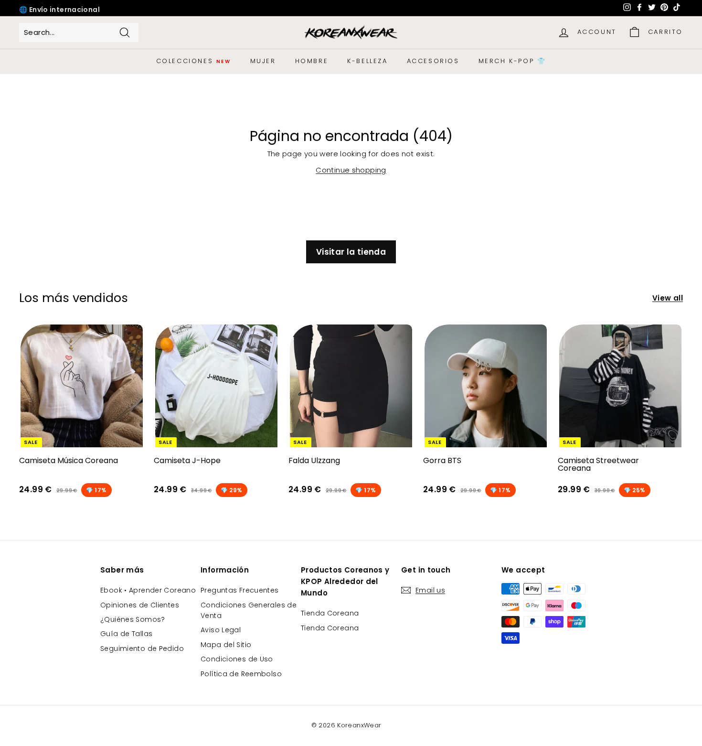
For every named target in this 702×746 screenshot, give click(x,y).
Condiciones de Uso (237, 659)
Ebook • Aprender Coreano (148, 590)
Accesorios (433, 60)
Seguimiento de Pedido (142, 648)
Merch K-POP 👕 (512, 60)
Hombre (312, 60)
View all (667, 298)
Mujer (263, 60)
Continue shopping (351, 170)
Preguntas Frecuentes (240, 590)
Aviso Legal (221, 630)
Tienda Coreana (330, 613)
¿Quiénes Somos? (132, 619)
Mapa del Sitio (226, 644)
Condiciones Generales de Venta (249, 610)
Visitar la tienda (351, 252)
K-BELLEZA (367, 60)
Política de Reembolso (241, 674)
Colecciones (193, 60)
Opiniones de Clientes (139, 605)
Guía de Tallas (126, 633)
